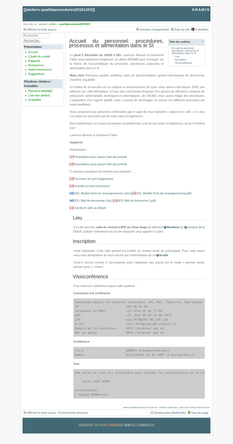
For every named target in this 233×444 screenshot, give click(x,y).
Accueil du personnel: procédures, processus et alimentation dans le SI (185, 51)
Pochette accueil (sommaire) (91, 186)
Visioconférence (183, 63)
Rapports (34, 60)
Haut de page (200, 412)
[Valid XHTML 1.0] (147, 431)
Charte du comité (39, 56)
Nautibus (173, 227)
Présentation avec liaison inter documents (100, 156)
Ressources (36, 65)
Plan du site (182, 29)
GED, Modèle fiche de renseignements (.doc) (102, 193)
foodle (163, 255)
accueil (42, 24)
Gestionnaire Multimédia (170, 412)
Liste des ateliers (39, 95)
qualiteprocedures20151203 (75, 24)
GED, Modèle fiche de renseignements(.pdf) (163, 193)
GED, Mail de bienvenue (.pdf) (136, 200)
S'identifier (202, 29)
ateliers (53, 24)
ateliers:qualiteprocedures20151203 (59, 9)
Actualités (34, 99)
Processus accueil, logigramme (93, 178)
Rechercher (31, 40)
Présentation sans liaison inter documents (100, 164)
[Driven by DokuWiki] (101, 431)
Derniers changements (154, 29)
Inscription (180, 59)
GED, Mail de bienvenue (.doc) (93, 200)
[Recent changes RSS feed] (116, 431)
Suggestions (36, 74)
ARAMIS (201, 9)
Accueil (33, 52)
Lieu (177, 56)
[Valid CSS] (132, 431)
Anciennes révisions (75, 412)
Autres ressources (40, 69)
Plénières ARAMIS (40, 91)
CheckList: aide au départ (89, 207)
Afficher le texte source (41, 29)
